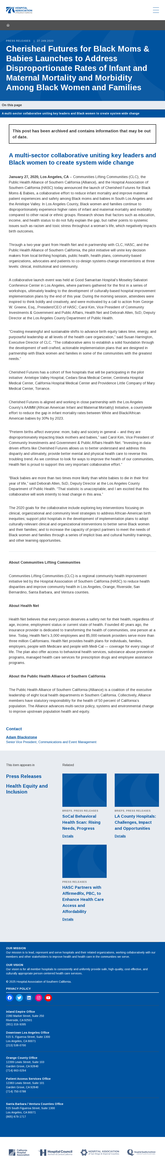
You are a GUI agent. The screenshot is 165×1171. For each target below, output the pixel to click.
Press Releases (23, 776)
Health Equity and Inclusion (27, 788)
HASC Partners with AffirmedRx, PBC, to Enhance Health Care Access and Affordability (83, 899)
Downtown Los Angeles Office (27, 1032)
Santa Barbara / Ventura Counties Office (34, 1104)
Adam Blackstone (21, 737)
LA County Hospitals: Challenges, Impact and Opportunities (135, 822)
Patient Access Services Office (28, 1078)
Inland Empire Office (20, 1011)
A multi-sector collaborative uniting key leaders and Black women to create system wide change (70, 113)
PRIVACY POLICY (18, 988)
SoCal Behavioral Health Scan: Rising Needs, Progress (81, 822)
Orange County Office (21, 1057)
